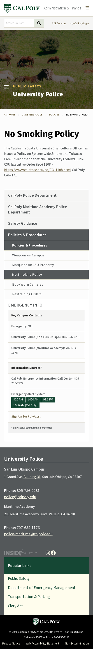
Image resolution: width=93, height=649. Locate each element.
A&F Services (59, 23)
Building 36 (32, 476)
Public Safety (27, 86)
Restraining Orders (27, 294)
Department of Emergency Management (41, 588)
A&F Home (9, 114)
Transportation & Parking (29, 597)
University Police (38, 94)
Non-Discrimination (77, 643)
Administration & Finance (62, 8)
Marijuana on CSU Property (33, 264)
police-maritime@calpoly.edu (28, 534)
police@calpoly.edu (20, 497)
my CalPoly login (79, 23)
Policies (54, 114)
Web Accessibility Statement (42, 643)
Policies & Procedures (29, 245)
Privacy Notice (11, 643)
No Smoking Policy (27, 274)
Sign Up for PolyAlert (26, 416)
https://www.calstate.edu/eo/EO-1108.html (37, 169)
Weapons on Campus (28, 255)
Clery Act (15, 606)
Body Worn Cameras (27, 284)
